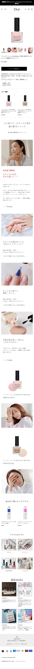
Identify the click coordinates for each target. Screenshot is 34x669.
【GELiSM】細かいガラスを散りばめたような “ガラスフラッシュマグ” (9, 628)
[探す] (5, 9)
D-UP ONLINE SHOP (10, 657)
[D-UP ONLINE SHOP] (17, 9)
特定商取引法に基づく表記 (8, 661)
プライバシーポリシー (21, 661)
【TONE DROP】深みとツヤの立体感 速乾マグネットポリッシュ (9, 602)
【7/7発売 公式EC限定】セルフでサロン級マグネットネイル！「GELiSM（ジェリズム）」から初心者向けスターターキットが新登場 (25, 603)
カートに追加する (14, 68)
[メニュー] (2, 9)
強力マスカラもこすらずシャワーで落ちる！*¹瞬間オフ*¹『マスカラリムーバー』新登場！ (25, 628)
